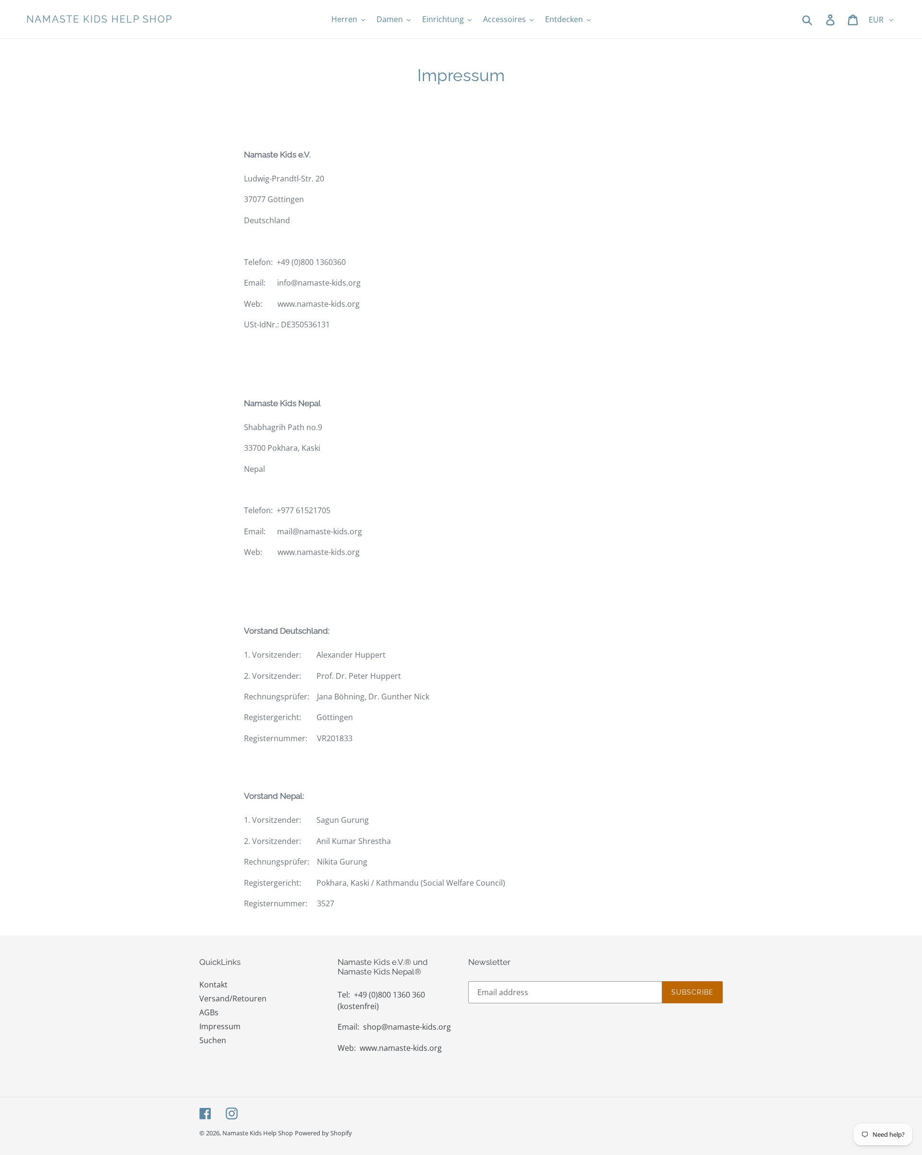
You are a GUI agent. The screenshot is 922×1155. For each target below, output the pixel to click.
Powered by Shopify (323, 1133)
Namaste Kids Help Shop (99, 19)
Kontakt (213, 984)
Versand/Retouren (233, 998)
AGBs (208, 1012)
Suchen (212, 1040)
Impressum (220, 1026)
